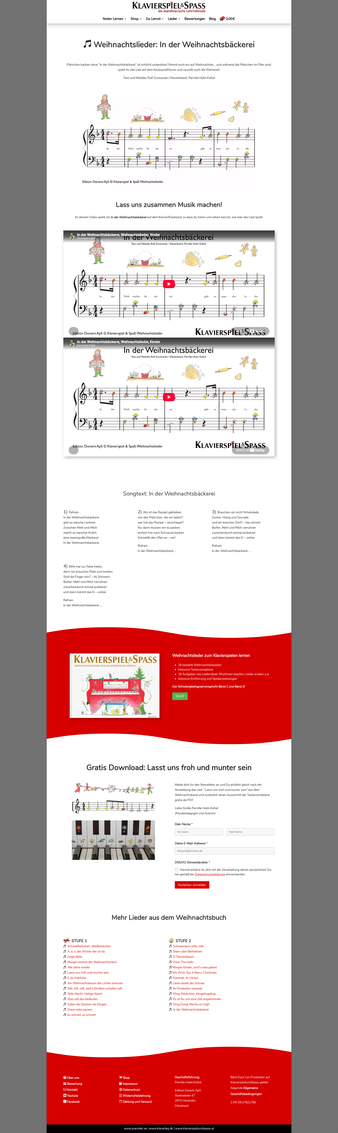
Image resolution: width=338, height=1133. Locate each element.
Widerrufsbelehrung (137, 1096)
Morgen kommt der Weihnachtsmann (92, 962)
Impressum (129, 1084)
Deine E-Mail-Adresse (191, 843)
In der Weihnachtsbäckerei (191, 1010)
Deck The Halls (183, 962)
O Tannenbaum (183, 957)
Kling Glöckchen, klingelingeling (194, 994)
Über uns (72, 1078)
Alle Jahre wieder (78, 967)
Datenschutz (131, 1090)
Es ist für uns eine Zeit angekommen (197, 999)
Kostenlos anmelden (192, 885)
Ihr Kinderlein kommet (187, 988)
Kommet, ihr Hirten (185, 978)
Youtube (72, 1096)
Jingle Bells (74, 957)
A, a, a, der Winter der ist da (86, 952)
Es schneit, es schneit (81, 1015)
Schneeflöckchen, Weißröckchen (89, 946)
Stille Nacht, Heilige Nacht (84, 994)
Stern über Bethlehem (187, 952)
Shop (180, 696)
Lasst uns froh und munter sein (88, 973)
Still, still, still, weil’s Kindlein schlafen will (94, 988)
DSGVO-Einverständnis (192, 862)
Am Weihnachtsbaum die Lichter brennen (95, 983)
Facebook (73, 1102)
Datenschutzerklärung (210, 874)
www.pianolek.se (135, 1128)
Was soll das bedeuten (82, 999)
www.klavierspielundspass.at (194, 1128)
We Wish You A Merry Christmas (194, 973)
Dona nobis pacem (79, 1010)
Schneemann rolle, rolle (188, 946)
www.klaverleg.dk (161, 1128)
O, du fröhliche (76, 978)
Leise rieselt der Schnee (188, 983)
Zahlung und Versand (137, 1102)
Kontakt (72, 1090)
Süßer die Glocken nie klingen (87, 1004)
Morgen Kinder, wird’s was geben (194, 967)
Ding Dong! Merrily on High (191, 1004)
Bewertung (74, 1084)
